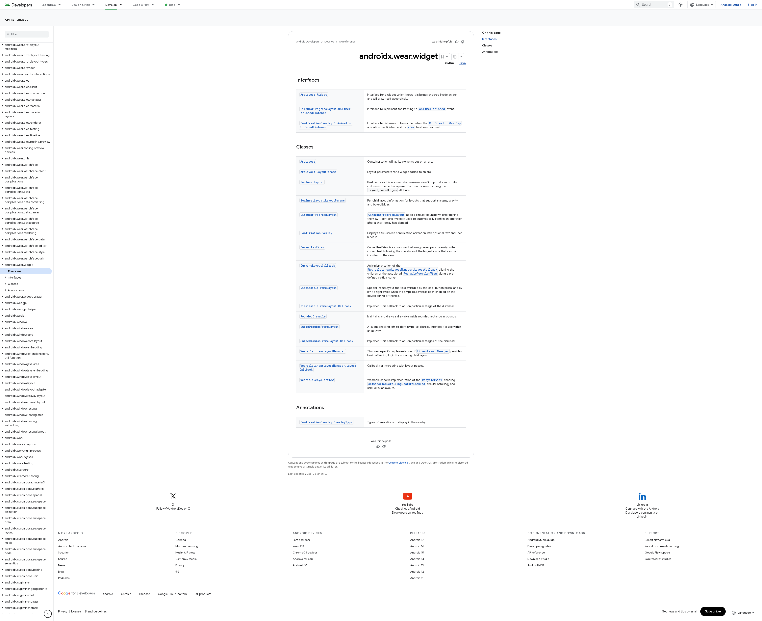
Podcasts (63, 578)
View (411, 127)
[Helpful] (457, 42)
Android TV (300, 565)
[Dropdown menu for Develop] (122, 5)
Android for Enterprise (72, 546)
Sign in (752, 5)
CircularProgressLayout (318, 215)
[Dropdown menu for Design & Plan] (95, 5)
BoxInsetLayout (312, 182)
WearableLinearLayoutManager (322, 351)
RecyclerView (432, 380)
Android (63, 540)
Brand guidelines (96, 611)
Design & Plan (80, 5)
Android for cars (303, 559)
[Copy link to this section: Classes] (317, 147)
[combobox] (654, 4)
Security (63, 552)
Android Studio (731, 5)
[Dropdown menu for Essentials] (61, 5)
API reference (17, 19)
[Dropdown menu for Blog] (180, 5)
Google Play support (657, 552)
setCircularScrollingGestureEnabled (396, 384)
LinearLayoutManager (433, 351)
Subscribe (713, 611)
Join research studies (658, 559)
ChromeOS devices (305, 552)
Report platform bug (657, 540)
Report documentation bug (662, 546)
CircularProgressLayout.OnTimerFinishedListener (324, 111)
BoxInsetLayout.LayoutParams (322, 200)
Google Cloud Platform (173, 594)
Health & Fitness (185, 552)
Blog (172, 5)
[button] (26, 47)
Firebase (144, 594)
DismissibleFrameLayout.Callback (325, 306)
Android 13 (417, 565)
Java (462, 63)
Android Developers (307, 41)
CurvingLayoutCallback (317, 265)
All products (203, 594)
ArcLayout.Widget (313, 94)
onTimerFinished (432, 109)
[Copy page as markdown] (455, 56)
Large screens (301, 540)
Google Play (141, 5)
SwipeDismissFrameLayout (319, 327)
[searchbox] (27, 34)
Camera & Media (186, 559)
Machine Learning (186, 546)
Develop (111, 5)
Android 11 (416, 578)
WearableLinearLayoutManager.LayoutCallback (402, 269)
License (76, 611)
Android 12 (417, 571)
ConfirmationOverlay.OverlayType (326, 422)
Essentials (48, 5)
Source (62, 559)
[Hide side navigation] (48, 614)
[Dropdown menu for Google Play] (154, 5)
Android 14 (417, 559)
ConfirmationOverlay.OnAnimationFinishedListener (325, 125)
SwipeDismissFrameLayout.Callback (326, 341)
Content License (398, 462)
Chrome (126, 594)
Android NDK (535, 565)
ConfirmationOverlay (445, 123)
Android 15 (417, 552)
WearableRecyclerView (420, 273)
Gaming (180, 540)
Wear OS (298, 546)
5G (177, 571)
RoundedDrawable (313, 316)
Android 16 (417, 546)
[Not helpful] (463, 42)
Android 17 (417, 540)
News (61, 565)
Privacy (179, 565)
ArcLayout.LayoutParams (318, 172)
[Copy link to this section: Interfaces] (323, 80)
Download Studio (538, 559)
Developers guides (539, 546)
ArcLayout (307, 161)
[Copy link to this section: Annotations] (328, 408)
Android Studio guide (540, 540)
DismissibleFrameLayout (318, 288)
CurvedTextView (312, 247)
